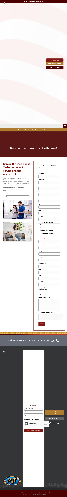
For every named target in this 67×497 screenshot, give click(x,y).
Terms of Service (17, 493)
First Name (41, 173)
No (40, 227)
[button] (50, 423)
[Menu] (65, 126)
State (40, 210)
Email (40, 185)
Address (40, 198)
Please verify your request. (45, 312)
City (39, 204)
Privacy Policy (26, 493)
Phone (40, 192)
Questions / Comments (44, 297)
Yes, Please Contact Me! (33, 430)
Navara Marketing (49, 493)
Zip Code (41, 216)
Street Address (42, 263)
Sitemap (33, 493)
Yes (41, 225)
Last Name (41, 179)
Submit (41, 323)
